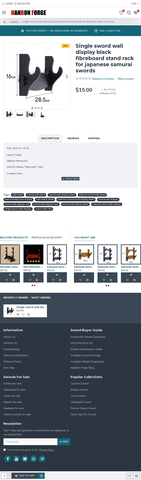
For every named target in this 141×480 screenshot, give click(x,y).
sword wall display (108, 199)
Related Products (14, 237)
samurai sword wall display (107, 204)
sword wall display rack (17, 204)
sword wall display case (45, 204)
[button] (7, 76)
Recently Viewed (15, 297)
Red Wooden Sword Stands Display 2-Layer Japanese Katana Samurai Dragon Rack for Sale (33, 266)
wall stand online (45, 199)
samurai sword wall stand (92, 194)
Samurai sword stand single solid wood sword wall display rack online (84, 266)
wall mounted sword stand (18, 199)
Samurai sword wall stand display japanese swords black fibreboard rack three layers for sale (57, 266)
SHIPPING (94, 138)
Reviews (73, 138)
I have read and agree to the (30, 450)
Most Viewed (41, 297)
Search (14, 21)
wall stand (17, 194)
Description (50, 138)
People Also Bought (46, 237)
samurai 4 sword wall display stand (76, 199)
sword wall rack (43, 208)
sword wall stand (36, 194)
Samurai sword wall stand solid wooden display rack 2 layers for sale (131, 266)
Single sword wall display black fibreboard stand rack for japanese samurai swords (31, 307)
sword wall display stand (62, 194)
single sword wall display (18, 208)
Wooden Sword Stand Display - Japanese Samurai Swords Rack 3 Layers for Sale (10, 266)
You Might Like (84, 237)
